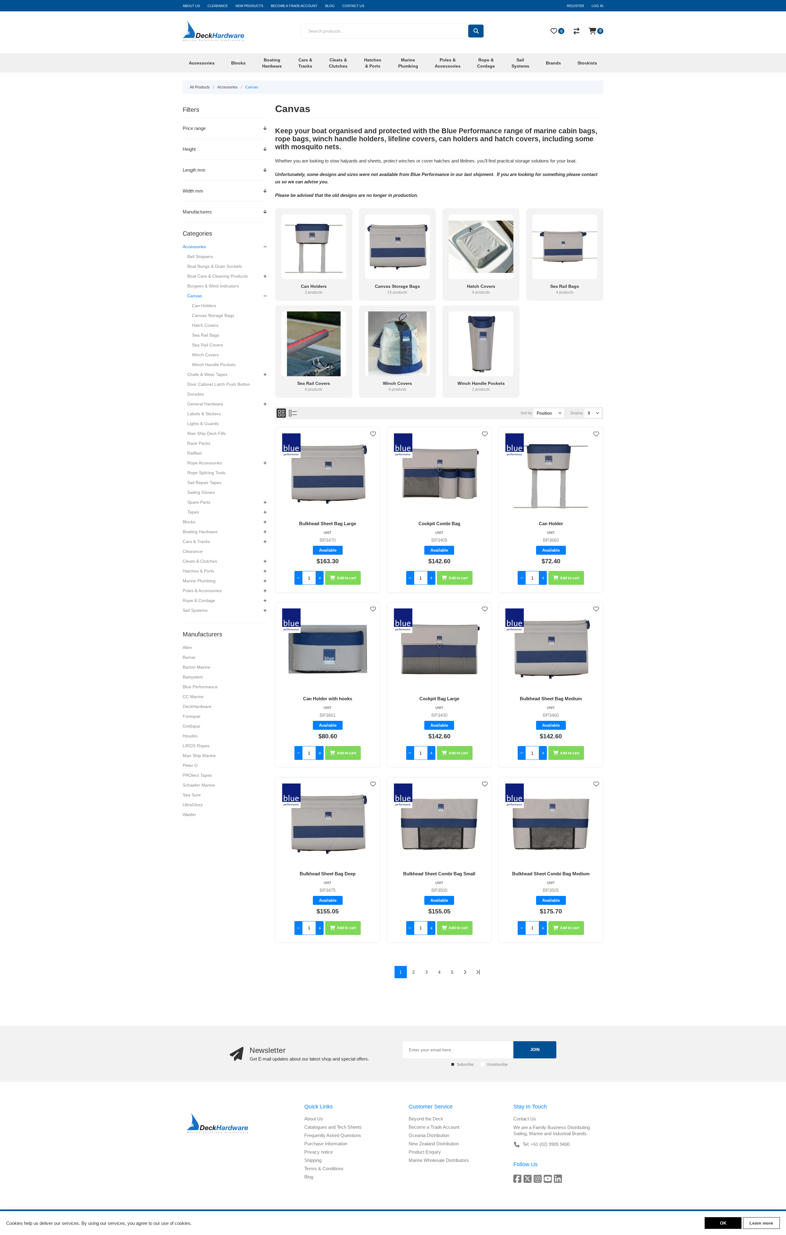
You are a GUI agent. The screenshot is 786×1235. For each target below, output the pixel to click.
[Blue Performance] (291, 446)
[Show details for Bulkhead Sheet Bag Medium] (551, 649)
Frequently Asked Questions (332, 1135)
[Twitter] (528, 1178)
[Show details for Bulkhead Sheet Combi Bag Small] (439, 824)
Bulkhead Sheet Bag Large (327, 523)
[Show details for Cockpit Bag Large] (439, 649)
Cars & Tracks (196, 541)
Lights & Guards (203, 423)
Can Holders (204, 305)
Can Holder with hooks (327, 698)
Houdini (190, 735)
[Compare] (576, 31)
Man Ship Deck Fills (206, 433)
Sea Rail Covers (207, 344)
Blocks (189, 521)
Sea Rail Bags (205, 335)
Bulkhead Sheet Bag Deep (328, 873)
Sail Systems (195, 610)
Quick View (373, 442)
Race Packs (198, 443)
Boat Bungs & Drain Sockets (214, 266)
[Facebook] (518, 1178)
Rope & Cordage (199, 600)
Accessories (194, 246)
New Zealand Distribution (434, 1143)
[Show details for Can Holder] (551, 474)
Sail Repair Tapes (204, 482)
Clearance (193, 551)
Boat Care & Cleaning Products (217, 276)
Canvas (194, 295)
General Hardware (205, 403)
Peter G (190, 765)
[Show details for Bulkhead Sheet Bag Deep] (328, 824)
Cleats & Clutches (200, 561)
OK (723, 1223)
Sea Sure (192, 794)
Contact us (524, 1118)
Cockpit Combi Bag (439, 523)
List (292, 413)
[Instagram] (539, 1178)
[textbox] (384, 31)
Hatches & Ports (198, 571)
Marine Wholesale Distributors (439, 1160)
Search (476, 31)
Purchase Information (325, 1143)
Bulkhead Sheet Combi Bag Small (439, 873)
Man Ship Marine (199, 755)
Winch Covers (205, 354)
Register (575, 6)
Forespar (191, 716)
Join (534, 1049)
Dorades (195, 394)
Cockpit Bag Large (439, 698)
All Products (200, 87)
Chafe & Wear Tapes (207, 374)
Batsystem (193, 676)
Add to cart (346, 578)
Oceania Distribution (429, 1135)
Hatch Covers (205, 325)
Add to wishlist (373, 434)
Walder (189, 814)
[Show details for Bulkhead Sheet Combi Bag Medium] (551, 824)
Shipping (312, 1160)
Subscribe (465, 1064)
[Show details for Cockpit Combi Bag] (439, 474)
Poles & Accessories (202, 590)
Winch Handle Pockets (213, 364)
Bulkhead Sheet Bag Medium (551, 698)
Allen (187, 647)
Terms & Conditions (324, 1168)
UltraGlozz (193, 804)
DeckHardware (197, 706)
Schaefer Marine (199, 785)
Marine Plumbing (199, 580)
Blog (308, 1176)
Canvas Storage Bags (213, 315)
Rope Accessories (204, 462)
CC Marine (193, 696)
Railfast (194, 453)
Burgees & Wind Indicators (213, 285)
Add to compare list (373, 451)
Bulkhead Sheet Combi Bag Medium (551, 873)
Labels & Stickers (204, 413)
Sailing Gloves (201, 492)
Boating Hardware (200, 531)
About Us (313, 1118)
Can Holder (551, 523)
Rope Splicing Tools (206, 472)
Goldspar (191, 726)
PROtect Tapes (197, 775)
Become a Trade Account (434, 1127)
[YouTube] (549, 1178)
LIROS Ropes (196, 745)
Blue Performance (200, 686)
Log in (597, 6)
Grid (281, 413)
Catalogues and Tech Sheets (333, 1127)
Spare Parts (198, 502)
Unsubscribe (497, 1064)
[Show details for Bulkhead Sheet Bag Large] (328, 474)
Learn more (761, 1223)
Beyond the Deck (426, 1118)
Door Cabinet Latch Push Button (218, 384)
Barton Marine (196, 667)
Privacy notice (318, 1152)
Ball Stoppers (200, 256)
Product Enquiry (425, 1152)
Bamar (189, 657)
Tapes (193, 512)
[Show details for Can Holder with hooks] (328, 649)
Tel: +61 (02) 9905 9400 (546, 1144)
